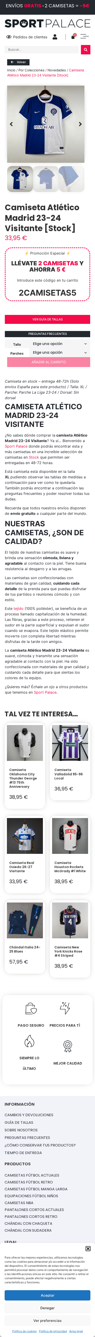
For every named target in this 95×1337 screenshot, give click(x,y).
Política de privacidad (53, 1331)
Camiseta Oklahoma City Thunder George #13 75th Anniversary (23, 778)
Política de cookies (24, 1331)
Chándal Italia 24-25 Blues (24, 949)
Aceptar (47, 1295)
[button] (88, 1248)
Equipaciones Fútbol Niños (31, 1196)
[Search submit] (85, 49)
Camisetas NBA (19, 1202)
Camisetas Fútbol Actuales (32, 1175)
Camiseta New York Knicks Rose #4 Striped (68, 951)
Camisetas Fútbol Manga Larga (36, 1189)
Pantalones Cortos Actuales (34, 1209)
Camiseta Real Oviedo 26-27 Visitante (21, 867)
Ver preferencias (47, 1320)
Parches (17, 353)
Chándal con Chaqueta (28, 1223)
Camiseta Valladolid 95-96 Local (68, 774)
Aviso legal (76, 1331)
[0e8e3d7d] (46, 124)
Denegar (47, 1308)
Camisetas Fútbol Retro (29, 1182)
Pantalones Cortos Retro (31, 1216)
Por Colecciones (31, 70)
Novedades (57, 70)
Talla (17, 344)
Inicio (11, 70)
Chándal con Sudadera (28, 1230)
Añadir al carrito (49, 362)
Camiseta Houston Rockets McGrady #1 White (70, 867)
